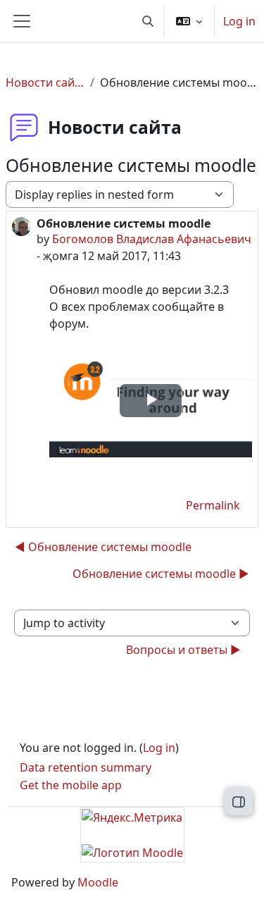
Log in (239, 21)
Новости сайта (45, 82)
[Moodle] (132, 852)
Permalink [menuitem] (213, 505)
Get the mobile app (71, 785)
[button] (148, 21)
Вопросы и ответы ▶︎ (183, 649)
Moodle (97, 882)
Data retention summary (85, 767)
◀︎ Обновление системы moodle (103, 547)
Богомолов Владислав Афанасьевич (151, 239)
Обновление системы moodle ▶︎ (161, 573)
